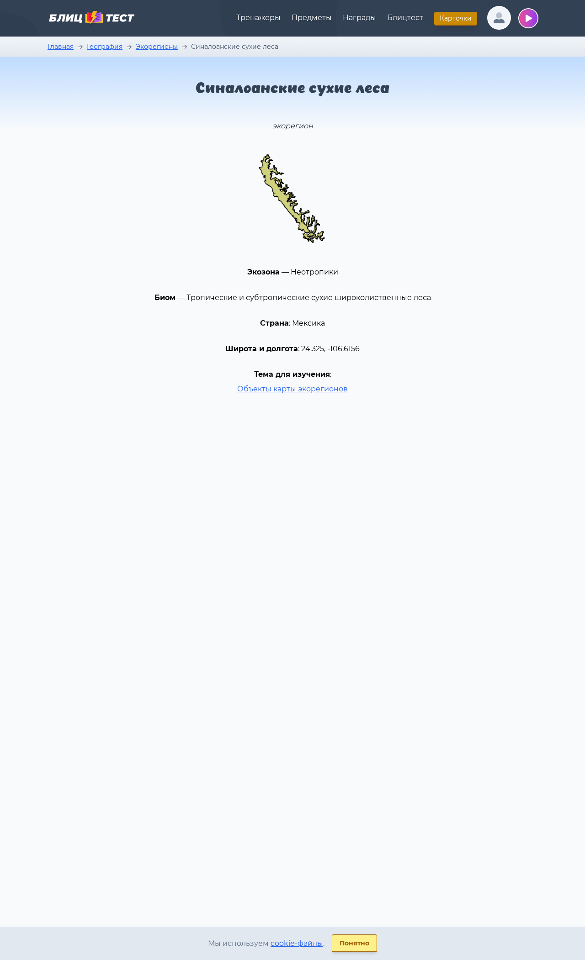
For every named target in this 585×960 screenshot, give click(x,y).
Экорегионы (157, 46)
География (104, 46)
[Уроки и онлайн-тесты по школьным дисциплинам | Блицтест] (91, 19)
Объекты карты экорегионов (292, 389)
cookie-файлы (297, 943)
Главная (61, 46)
